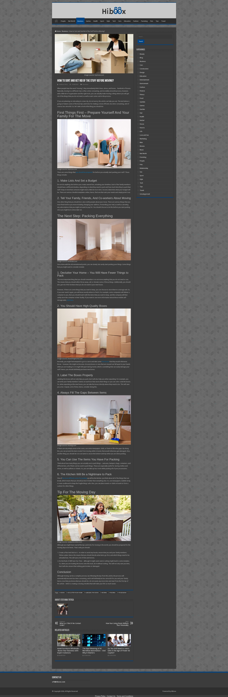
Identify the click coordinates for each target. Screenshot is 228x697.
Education (127, 21)
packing (112, 592)
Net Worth (71, 21)
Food (141, 98)
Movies (142, 146)
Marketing (143, 139)
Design (142, 72)
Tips (157, 21)
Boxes (63, 592)
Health (95, 21)
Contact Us (111, 696)
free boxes (105, 361)
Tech (114, 21)
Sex (141, 172)
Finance (142, 91)
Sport (102, 21)
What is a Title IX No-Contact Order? (70, 623)
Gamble (142, 102)
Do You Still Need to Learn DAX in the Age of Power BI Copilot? (119, 650)
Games (88, 21)
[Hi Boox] (114, 10)
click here (70, 300)
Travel (163, 21)
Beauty (142, 54)
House (142, 124)
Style (108, 21)
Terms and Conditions (125, 696)
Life (141, 131)
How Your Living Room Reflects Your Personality (117, 623)
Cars (119, 21)
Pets (151, 21)
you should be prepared (84, 172)
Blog (141, 58)
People (63, 21)
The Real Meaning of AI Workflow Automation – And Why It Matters (93, 650)
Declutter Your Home (75, 592)
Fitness (142, 94)
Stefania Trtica (63, 84)
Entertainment (144, 80)
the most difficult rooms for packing (74, 478)
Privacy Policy (100, 696)
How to (142, 128)
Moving (104, 592)
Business (80, 21)
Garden (142, 109)
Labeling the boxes (92, 592)
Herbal (142, 120)
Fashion (135, 21)
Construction (144, 69)
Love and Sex (144, 135)
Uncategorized (145, 194)
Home (56, 20)
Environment (144, 83)
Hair (141, 113)
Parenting (144, 21)
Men (141, 142)
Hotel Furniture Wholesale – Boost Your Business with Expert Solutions (68, 650)
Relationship (144, 168)
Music (142, 150)
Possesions (122, 592)
